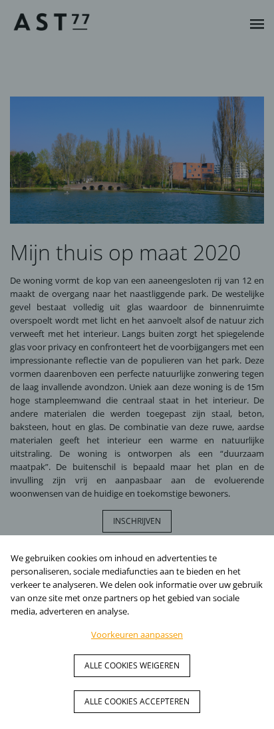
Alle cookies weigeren (132, 665)
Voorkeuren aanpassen (137, 634)
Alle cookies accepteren (137, 701)
